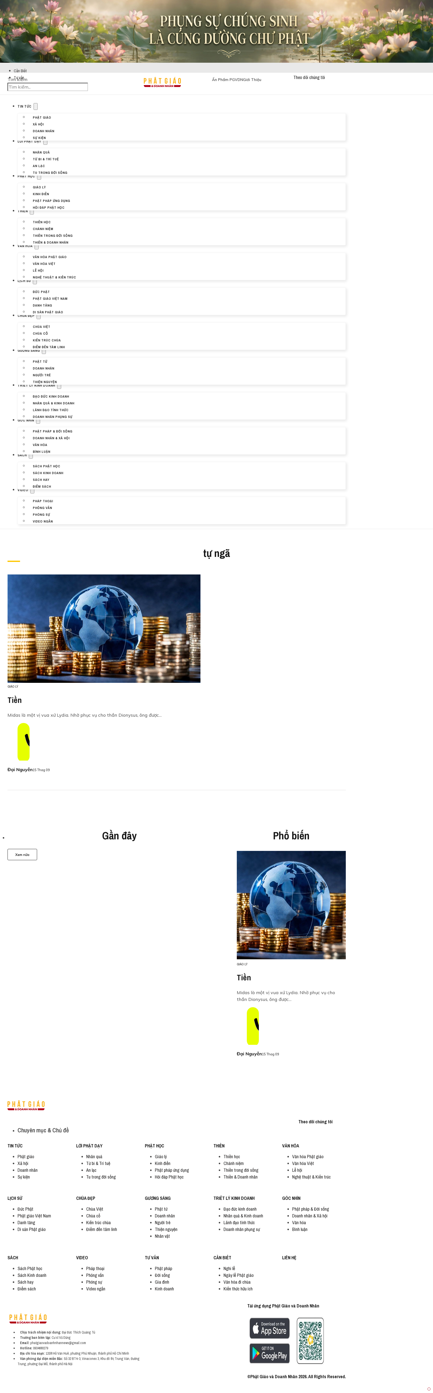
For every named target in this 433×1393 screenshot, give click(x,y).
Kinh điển (41, 193)
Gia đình (162, 1282)
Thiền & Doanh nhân (50, 242)
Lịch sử (24, 280)
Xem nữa (22, 854)
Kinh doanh (164, 1289)
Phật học (26, 176)
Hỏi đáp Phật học (49, 207)
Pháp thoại (43, 500)
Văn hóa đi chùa (237, 1282)
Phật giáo (42, 117)
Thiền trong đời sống (53, 235)
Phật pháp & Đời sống (52, 431)
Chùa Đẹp (26, 315)
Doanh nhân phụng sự (52, 416)
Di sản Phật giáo (48, 312)
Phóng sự (41, 514)
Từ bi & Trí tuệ (46, 159)
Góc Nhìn (26, 420)
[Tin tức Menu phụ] (36, 106)
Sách (22, 455)
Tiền (15, 700)
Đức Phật (41, 291)
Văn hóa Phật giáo (50, 256)
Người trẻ (42, 375)
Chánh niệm (43, 228)
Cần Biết (20, 71)
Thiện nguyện (45, 381)
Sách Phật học (46, 466)
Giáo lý (39, 187)
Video (23, 490)
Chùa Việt (41, 326)
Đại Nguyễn (20, 769)
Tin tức (25, 106)
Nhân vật (162, 1236)
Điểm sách (42, 486)
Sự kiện (39, 137)
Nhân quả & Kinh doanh (53, 403)
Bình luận (41, 451)
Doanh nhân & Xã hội (51, 437)
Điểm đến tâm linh (49, 346)
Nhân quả (41, 152)
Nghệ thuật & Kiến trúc (54, 277)
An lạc (39, 165)
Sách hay (41, 479)
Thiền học (42, 221)
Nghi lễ (229, 1268)
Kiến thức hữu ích (238, 1289)
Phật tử (40, 361)
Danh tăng (42, 305)
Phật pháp (163, 1268)
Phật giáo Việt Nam (50, 298)
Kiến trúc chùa (47, 340)
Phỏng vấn (42, 507)
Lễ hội (38, 270)
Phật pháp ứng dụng (51, 200)
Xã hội (38, 124)
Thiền (23, 211)
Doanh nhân (43, 130)
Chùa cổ (40, 333)
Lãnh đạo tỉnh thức (51, 409)
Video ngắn (43, 521)
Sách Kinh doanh (48, 472)
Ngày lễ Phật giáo (239, 1275)
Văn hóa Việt (44, 263)
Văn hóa (25, 246)
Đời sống (162, 1275)
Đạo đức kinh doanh (51, 396)
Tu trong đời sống (50, 172)
